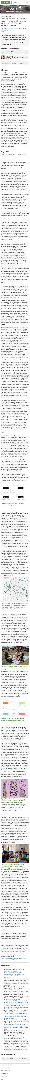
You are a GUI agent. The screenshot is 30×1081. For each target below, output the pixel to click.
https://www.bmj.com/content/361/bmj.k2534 (15, 1024)
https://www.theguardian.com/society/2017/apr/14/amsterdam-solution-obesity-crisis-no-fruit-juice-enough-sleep (16, 1016)
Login (15, 2)
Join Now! (6, 2)
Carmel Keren (6, 28)
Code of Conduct (5, 1067)
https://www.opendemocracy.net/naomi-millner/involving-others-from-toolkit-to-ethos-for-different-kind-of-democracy (16, 1049)
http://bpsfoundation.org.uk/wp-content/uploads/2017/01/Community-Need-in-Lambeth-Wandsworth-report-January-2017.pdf (16, 1001)
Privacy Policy (4, 1073)
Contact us (4, 1076)
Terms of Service (5, 1070)
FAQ (2, 1079)
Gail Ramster (14, 28)
